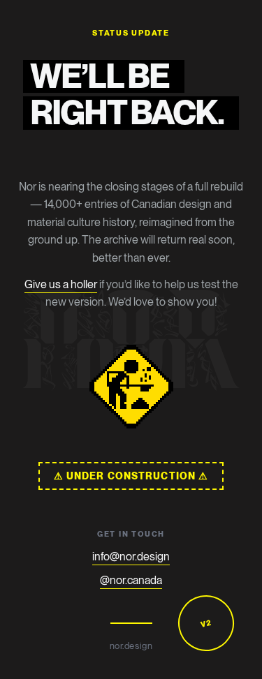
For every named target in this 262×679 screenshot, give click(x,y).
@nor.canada (131, 580)
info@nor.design (131, 556)
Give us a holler (60, 284)
